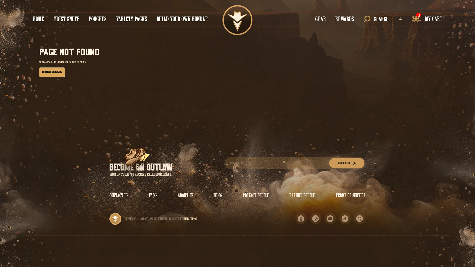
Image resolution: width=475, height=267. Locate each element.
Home (38, 19)
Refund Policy (302, 195)
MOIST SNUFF (66, 19)
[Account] (400, 19)
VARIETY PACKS (131, 19)
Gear (320, 19)
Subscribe (344, 163)
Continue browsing (52, 72)
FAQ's (153, 195)
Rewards (344, 19)
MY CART (433, 19)
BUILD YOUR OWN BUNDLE (182, 19)
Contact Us (118, 195)
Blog (218, 195)
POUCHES (98, 19)
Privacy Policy (256, 195)
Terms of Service (350, 195)
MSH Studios (190, 218)
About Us (186, 195)
